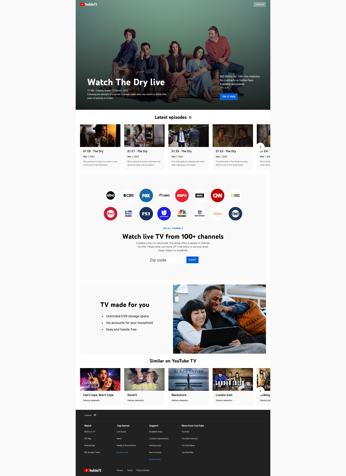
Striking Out (267, 395)
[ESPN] (182, 196)
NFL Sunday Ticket (92, 452)
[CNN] (218, 196)
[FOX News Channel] (128, 214)
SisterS (132, 395)
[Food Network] (110, 214)
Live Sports (121, 432)
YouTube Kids (187, 452)
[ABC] (110, 196)
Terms (129, 470)
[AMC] (200, 196)
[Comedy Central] (235, 196)
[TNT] (235, 214)
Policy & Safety (142, 470)
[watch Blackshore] (188, 379)
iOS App (87, 439)
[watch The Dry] (100, 135)
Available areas (155, 432)
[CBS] (128, 196)
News (119, 439)
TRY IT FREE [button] (228, 96)
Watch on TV (89, 432)
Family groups (155, 445)
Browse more (122, 452)
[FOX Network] (146, 196)
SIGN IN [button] (260, 4)
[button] (260, 147)
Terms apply (224, 88)
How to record (155, 452)
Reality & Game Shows (126, 445)
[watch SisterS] (144, 379)
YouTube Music (188, 445)
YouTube (185, 432)
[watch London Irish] (233, 379)
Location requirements (159, 439)
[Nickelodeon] (218, 214)
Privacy (120, 470)
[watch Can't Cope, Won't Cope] (100, 379)
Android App (89, 445)
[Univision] (164, 214)
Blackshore (179, 395)
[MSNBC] (182, 214)
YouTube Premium (190, 439)
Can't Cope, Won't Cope (98, 395)
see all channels (173, 228)
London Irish (224, 395)
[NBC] (164, 196)
